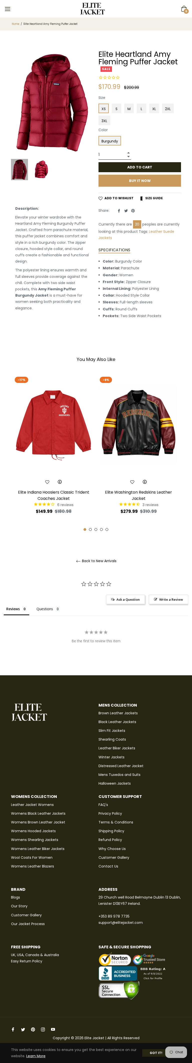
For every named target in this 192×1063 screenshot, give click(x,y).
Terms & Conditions (115, 822)
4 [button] (101, 529)
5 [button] (107, 529)
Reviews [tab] (13, 608)
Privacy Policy (110, 813)
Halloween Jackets (114, 783)
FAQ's (103, 804)
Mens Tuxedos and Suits (119, 774)
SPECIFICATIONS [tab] (114, 250)
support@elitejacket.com (120, 922)
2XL (168, 108)
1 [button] (85, 529)
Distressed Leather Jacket (121, 765)
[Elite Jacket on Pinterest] (33, 1029)
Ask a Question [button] (128, 599)
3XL (104, 120)
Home (15, 24)
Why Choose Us (112, 848)
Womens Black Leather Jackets (38, 813)
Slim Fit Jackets (111, 730)
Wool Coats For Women (31, 857)
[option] (53, 453)
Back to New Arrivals (98, 561)
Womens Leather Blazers (32, 866)
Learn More (36, 1055)
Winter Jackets (111, 757)
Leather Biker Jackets (116, 748)
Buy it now (140, 180)
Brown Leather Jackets (118, 713)
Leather (155, 231)
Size (101, 97)
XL (154, 108)
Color (103, 129)
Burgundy (110, 141)
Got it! (156, 1053)
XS (104, 108)
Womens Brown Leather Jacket (38, 822)
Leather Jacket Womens (32, 804)
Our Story (19, 906)
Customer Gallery (113, 857)
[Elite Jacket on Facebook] (13, 1029)
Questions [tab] (44, 608)
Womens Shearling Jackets (34, 839)
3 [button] (95, 529)
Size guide (153, 198)
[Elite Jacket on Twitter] (23, 1029)
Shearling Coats (112, 739)
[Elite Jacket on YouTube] (53, 1029)
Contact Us (108, 866)
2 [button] (90, 529)
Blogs (15, 897)
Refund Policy (110, 839)
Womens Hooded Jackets (33, 830)
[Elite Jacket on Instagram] (43, 1029)
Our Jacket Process (28, 923)
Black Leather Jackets (117, 721)
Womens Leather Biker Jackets (37, 848)
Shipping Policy (111, 830)
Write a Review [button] (171, 599)
